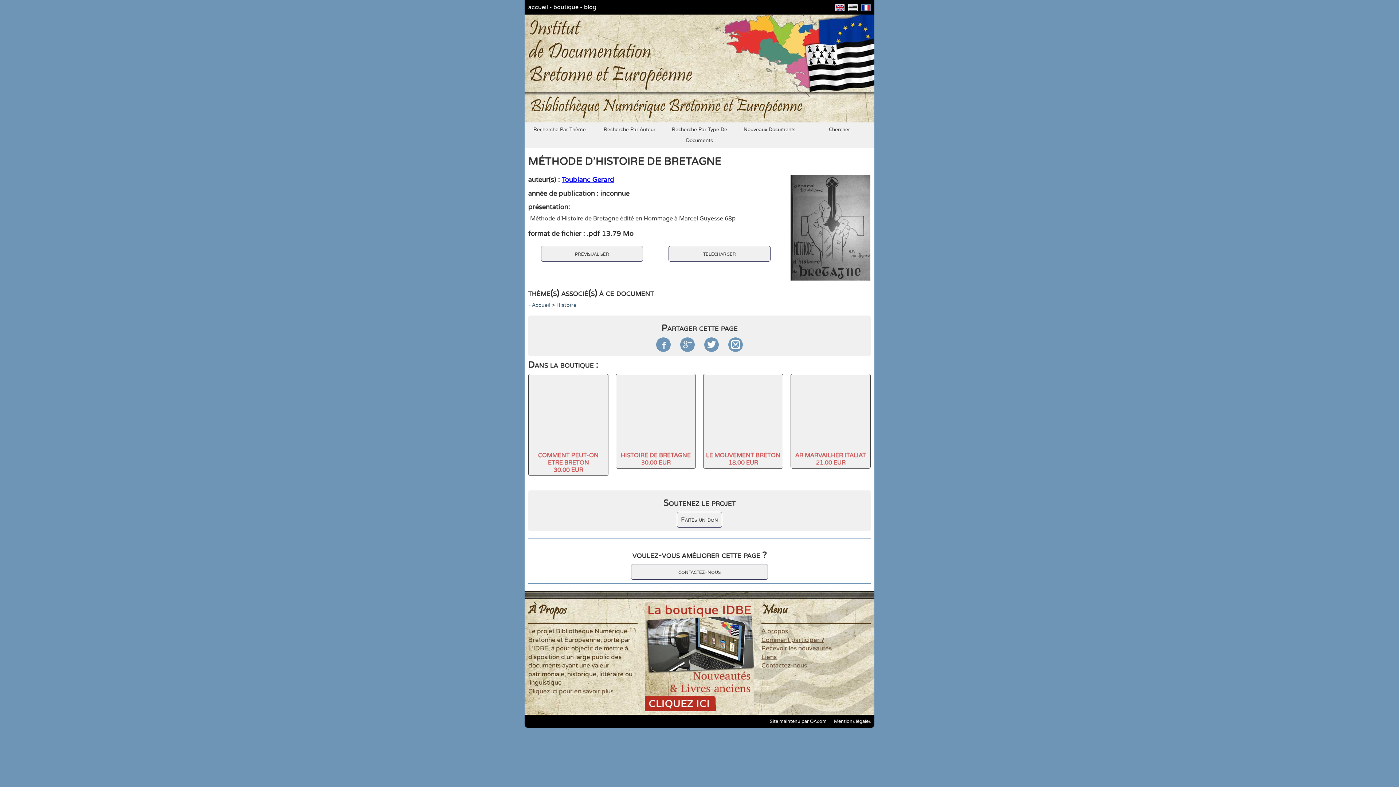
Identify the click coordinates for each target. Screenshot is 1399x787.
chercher (839, 130)
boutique (566, 7)
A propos (774, 631)
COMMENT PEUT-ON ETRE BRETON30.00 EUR (568, 463)
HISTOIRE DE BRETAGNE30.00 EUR (656, 459)
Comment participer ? (792, 640)
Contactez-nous (784, 665)
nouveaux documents (770, 130)
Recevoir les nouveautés (796, 648)
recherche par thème (559, 130)
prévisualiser (592, 254)
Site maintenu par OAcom (798, 721)
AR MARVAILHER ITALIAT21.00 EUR (830, 459)
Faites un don (699, 520)
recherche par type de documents (699, 135)
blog (590, 7)
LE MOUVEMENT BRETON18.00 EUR (743, 459)
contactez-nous (699, 572)
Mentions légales (852, 721)
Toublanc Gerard (588, 180)
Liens (769, 657)
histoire (566, 305)
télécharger (719, 254)
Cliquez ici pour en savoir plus (571, 691)
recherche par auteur (629, 130)
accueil (538, 7)
